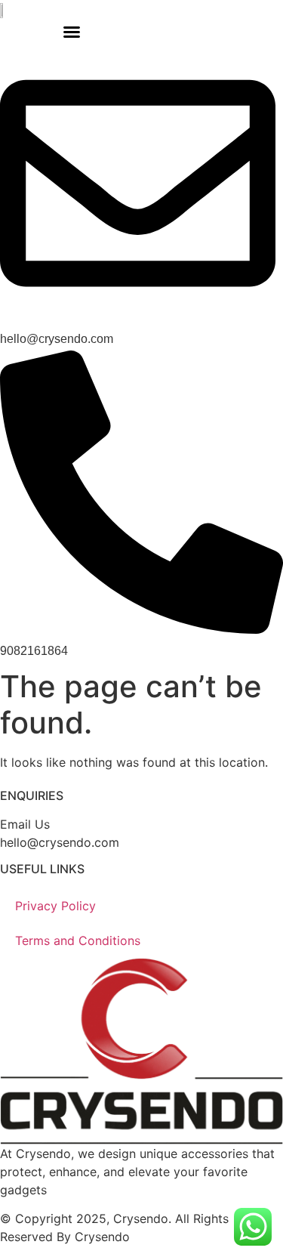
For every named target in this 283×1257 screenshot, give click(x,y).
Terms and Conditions (77, 940)
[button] (71, 31)
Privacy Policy (55, 905)
